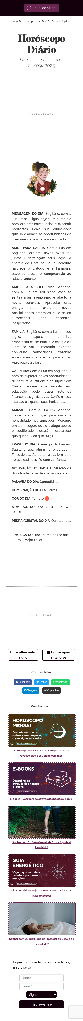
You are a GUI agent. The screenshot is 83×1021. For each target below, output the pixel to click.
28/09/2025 (51, 21)
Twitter (43, 682)
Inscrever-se (41, 1004)
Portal (15, 21)
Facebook (24, 682)
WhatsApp (61, 682)
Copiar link (53, 690)
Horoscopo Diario (31, 21)
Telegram (32, 690)
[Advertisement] (41, 113)
